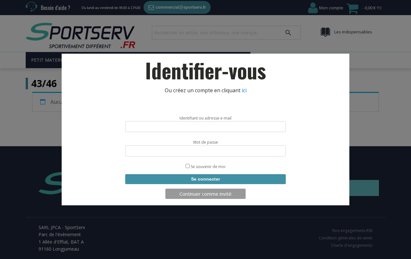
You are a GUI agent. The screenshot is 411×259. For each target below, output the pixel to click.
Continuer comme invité (205, 194)
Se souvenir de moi (207, 166)
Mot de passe (205, 142)
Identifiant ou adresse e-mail (205, 118)
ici (244, 90)
